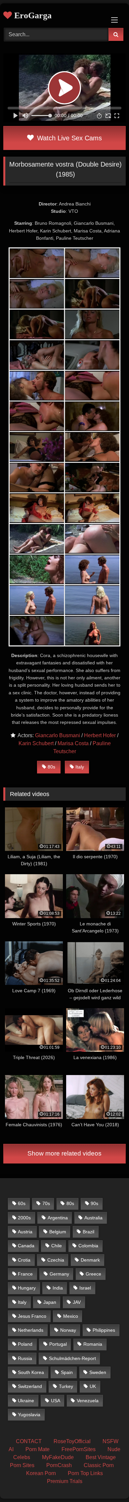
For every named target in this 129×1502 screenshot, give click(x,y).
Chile (56, 1245)
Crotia (24, 1260)
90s (94, 1203)
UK (93, 1386)
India (58, 1288)
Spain (67, 1372)
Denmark (90, 1260)
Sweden (97, 1372)
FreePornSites (79, 1449)
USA (55, 1400)
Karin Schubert (36, 743)
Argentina (58, 1217)
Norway (68, 1330)
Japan (49, 1302)
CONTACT (29, 1441)
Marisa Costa (73, 743)
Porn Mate (37, 1449)
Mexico (70, 1316)
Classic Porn (99, 1465)
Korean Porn (41, 1473)
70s (46, 1203)
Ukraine (26, 1400)
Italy (79, 766)
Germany (59, 1274)
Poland (25, 1344)
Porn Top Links (85, 1473)
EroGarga (32, 15)
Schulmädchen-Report (72, 1358)
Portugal (58, 1344)
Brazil (88, 1231)
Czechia (55, 1260)
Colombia (88, 1245)
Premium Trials (64, 1481)
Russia (25, 1358)
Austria (25, 1231)
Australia (93, 1217)
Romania (92, 1344)
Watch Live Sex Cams (68, 138)
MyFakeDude (58, 1457)
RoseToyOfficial (72, 1441)
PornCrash (59, 1465)
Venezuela (88, 1400)
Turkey (66, 1386)
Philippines (104, 1330)
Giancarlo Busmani (57, 735)
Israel (85, 1288)
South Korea (31, 1372)
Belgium (57, 1231)
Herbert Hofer (100, 735)
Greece (93, 1274)
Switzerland (30, 1386)
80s (51, 766)
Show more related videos (64, 1153)
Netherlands (30, 1330)
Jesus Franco (32, 1316)
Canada (26, 1245)
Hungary (27, 1288)
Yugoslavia (29, 1414)
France (25, 1274)
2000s (24, 1217)
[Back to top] (108, 1482)
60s (21, 1203)
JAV (77, 1302)
